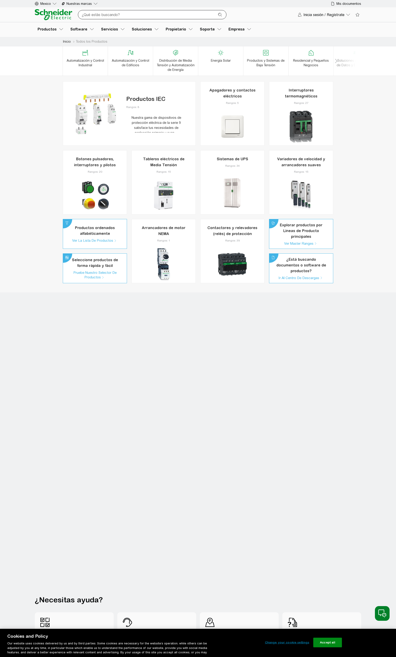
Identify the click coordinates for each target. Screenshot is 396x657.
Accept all (327, 642)
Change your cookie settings (287, 642)
